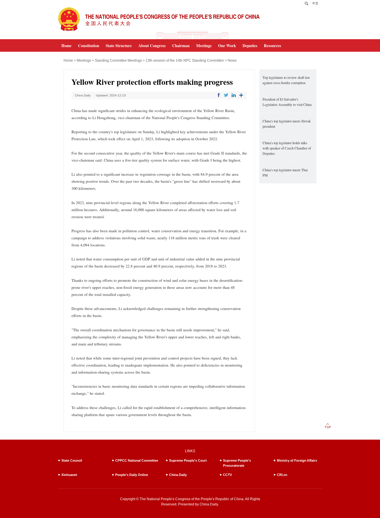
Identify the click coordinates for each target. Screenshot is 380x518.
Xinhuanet (69, 475)
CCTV (227, 475)
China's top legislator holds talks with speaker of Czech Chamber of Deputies (287, 148)
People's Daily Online (131, 475)
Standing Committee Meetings (118, 60)
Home (68, 60)
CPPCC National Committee (136, 460)
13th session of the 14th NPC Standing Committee (185, 60)
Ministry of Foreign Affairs (297, 460)
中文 (315, 3)
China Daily (178, 475)
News (232, 60)
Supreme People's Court (188, 460)
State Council (71, 460)
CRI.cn (282, 475)
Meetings (84, 60)
